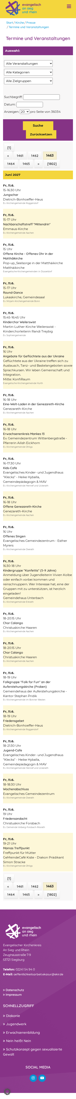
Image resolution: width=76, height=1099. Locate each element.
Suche (38, 126)
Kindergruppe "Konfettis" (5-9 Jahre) (29, 570)
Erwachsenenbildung (22, 1032)
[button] (7, 1091)
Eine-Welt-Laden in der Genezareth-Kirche (33, 404)
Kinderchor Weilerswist (19, 322)
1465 (26, 164)
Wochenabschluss (16, 789)
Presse (30, 22)
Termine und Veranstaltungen (29, 27)
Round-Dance (13, 292)
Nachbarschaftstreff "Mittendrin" (26, 224)
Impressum (13, 995)
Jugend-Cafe (12, 750)
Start (9, 22)
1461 (20, 156)
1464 (11, 164)
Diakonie (12, 1016)
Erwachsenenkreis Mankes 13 (24, 434)
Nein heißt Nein (18, 1041)
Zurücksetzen (41, 134)
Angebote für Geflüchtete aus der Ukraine (33, 356)
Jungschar (10, 195)
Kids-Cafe (10, 468)
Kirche (19, 22)
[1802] (52, 164)
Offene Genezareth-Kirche (22, 506)
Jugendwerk (15, 1024)
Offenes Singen (14, 536)
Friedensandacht (15, 819)
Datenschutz (14, 990)
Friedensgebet (13, 721)
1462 (34, 156)
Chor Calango (13, 623)
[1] (9, 148)
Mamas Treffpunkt (16, 848)
